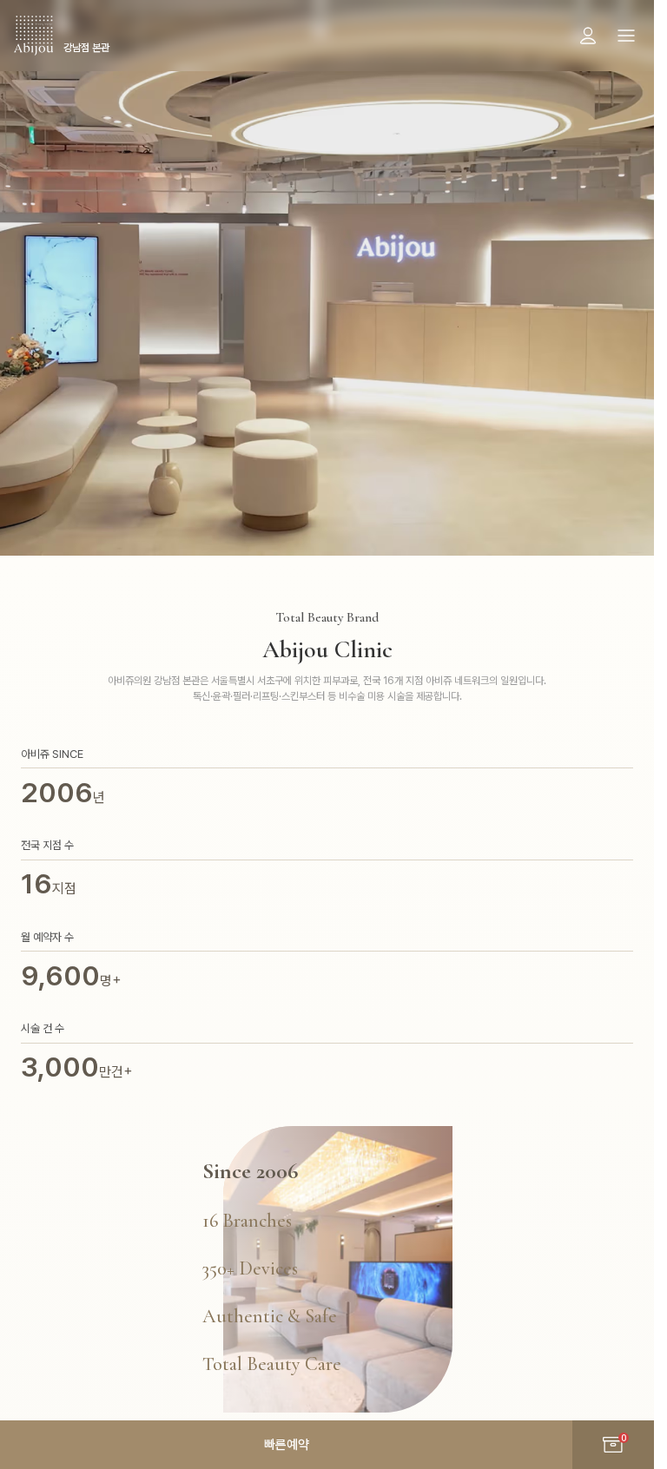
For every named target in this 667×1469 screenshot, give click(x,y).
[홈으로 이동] (33, 36)
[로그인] (588, 35)
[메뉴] (626, 35)
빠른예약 (286, 1445)
